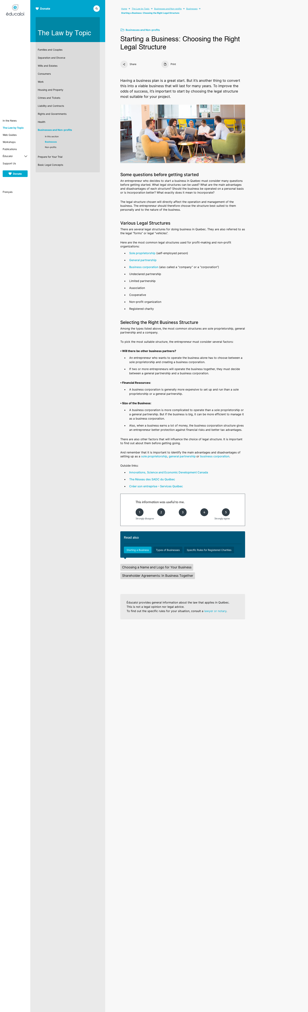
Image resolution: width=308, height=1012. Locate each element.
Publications (10, 149)
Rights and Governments (52, 113)
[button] (96, 8)
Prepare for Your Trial (50, 156)
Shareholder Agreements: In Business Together (157, 575)
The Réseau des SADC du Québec (152, 479)
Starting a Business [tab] (138, 549)
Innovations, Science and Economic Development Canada (168, 472)
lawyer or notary (215, 611)
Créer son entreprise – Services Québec (156, 486)
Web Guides (10, 134)
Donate (17, 173)
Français (7, 191)
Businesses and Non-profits (55, 129)
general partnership (182, 456)
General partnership (142, 260)
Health (41, 121)
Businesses (51, 141)
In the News (10, 120)
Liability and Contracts (51, 105)
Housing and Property (50, 89)
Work (41, 81)
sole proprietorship (154, 456)
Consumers (44, 73)
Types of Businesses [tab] (168, 549)
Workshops (9, 141)
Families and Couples (50, 49)
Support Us (9, 163)
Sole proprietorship (142, 253)
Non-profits (50, 147)
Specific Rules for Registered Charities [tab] (209, 549)
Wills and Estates (47, 65)
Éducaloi (7, 156)
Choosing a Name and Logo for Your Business (156, 567)
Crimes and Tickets (49, 97)
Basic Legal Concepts (50, 164)
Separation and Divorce (51, 57)
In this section (52, 136)
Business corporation (144, 267)
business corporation (214, 456)
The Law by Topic (13, 127)
